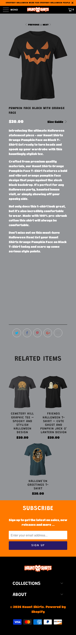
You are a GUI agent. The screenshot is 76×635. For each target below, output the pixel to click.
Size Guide (55, 121)
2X (52, 267)
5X (22, 277)
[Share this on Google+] (47, 333)
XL (42, 267)
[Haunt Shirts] (38, 10)
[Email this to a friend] (58, 333)
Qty (11, 295)
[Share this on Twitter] (16, 333)
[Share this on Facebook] (27, 333)
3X (61, 267)
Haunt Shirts (33, 607)
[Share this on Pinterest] (37, 333)
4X (13, 277)
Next (46, 24)
